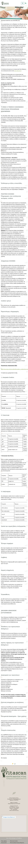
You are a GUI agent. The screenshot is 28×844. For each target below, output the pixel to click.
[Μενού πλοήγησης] (22, 3)
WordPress (19, 838)
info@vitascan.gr (15, 810)
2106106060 (16, 808)
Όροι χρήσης (4, 840)
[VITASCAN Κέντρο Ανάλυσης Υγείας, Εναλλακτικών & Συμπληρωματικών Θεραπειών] (5, 3)
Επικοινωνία (4, 842)
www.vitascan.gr (17, 70)
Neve (7, 838)
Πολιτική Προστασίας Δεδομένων (17, 842)
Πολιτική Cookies (14, 840)
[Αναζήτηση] (25, 3)
